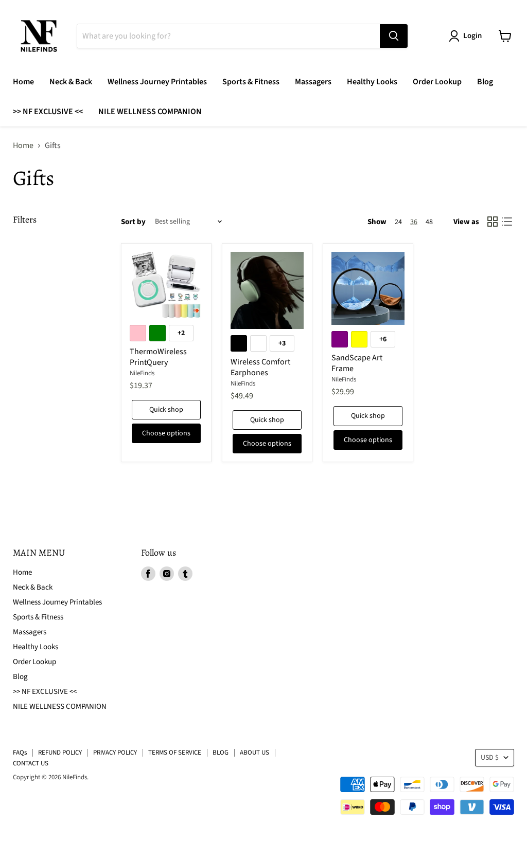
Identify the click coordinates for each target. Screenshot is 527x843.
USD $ (490, 758)
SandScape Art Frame (356, 363)
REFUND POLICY (60, 752)
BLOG (221, 752)
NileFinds (142, 373)
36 (413, 222)
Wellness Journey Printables (157, 81)
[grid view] (492, 221)
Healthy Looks (372, 81)
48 (429, 222)
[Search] (394, 36)
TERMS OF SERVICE (174, 752)
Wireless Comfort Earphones (260, 367)
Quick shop (166, 410)
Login (472, 35)
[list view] (507, 221)
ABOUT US (254, 752)
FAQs (20, 752)
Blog (485, 81)
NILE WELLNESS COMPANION (150, 111)
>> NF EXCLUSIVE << (48, 111)
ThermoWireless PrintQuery (158, 357)
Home (23, 81)
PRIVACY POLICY (115, 752)
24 (398, 222)
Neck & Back (70, 81)
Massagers (313, 81)
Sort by (133, 221)
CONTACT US (30, 763)
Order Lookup (437, 81)
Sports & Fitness (250, 81)
